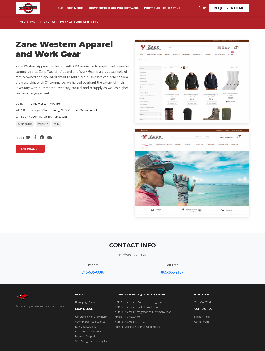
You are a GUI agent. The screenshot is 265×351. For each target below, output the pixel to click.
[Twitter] (204, 8)
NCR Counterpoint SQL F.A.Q (131, 322)
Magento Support (85, 336)
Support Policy (202, 316)
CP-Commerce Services (88, 331)
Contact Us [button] (172, 7)
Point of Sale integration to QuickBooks (137, 326)
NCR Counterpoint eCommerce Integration (139, 302)
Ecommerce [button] (75, 7)
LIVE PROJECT (30, 149)
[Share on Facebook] (35, 137)
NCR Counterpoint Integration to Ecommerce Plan (143, 312)
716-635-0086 (93, 272)
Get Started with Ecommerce (91, 316)
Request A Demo (229, 8)
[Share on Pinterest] (42, 137)
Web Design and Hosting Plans (92, 341)
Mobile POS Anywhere (127, 316)
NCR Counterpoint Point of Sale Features (138, 307)
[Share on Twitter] (28, 137)
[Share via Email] (49, 137)
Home (59, 7)
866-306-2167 (172, 272)
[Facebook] (199, 8)
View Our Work (202, 302)
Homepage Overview (87, 302)
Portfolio (152, 7)
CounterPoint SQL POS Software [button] (114, 7)
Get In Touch (201, 321)
